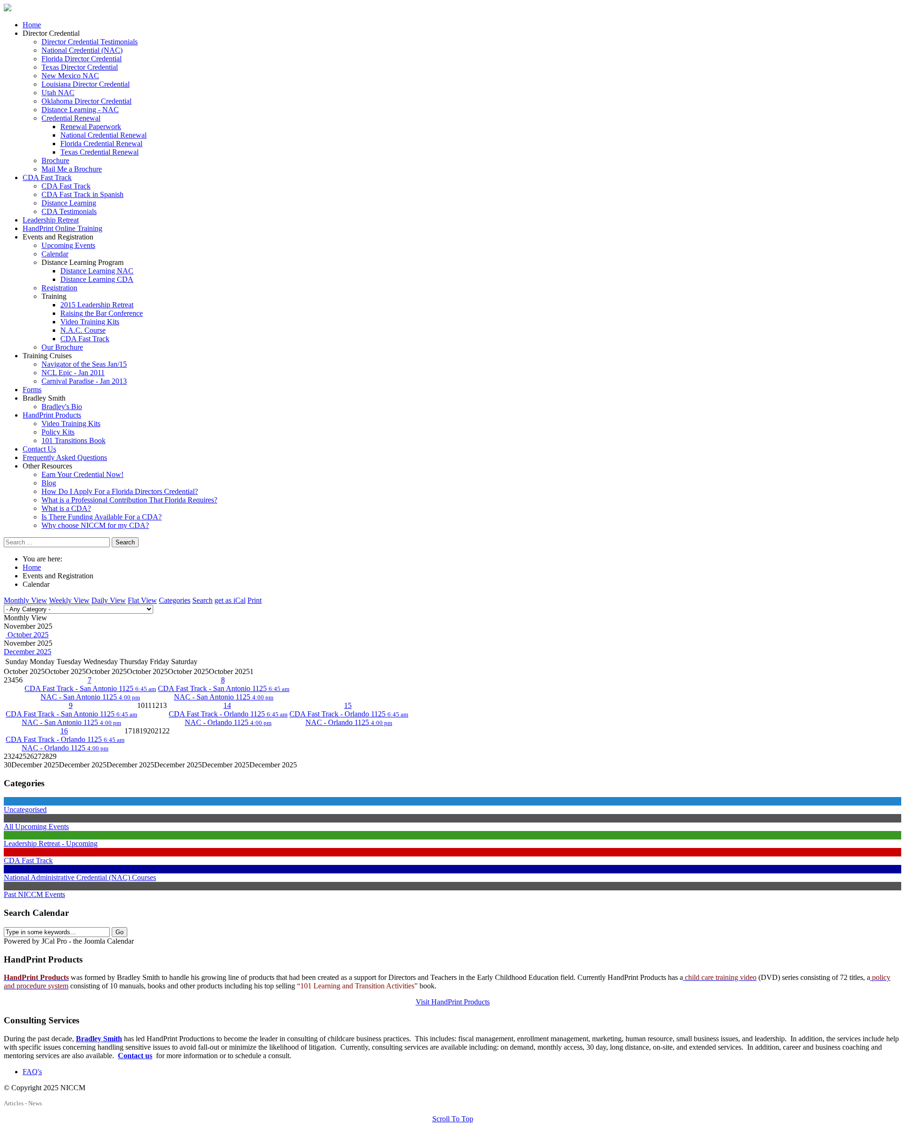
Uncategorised (25, 810)
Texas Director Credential (79, 67)
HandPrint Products (52, 415)
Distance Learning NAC (96, 271)
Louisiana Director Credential (85, 84)
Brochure (55, 160)
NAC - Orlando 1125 (228, 722)
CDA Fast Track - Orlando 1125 (228, 714)
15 (348, 705)
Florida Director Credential (81, 59)
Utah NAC (57, 93)
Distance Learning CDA (96, 279)
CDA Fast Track (47, 177)
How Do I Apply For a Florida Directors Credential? (119, 491)
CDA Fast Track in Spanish (82, 194)
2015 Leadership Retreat (96, 305)
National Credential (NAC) (82, 50)
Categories (174, 600)
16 (64, 731)
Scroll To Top (452, 1119)
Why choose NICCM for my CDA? (95, 525)
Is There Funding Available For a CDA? (101, 517)
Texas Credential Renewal (99, 152)
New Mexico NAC (70, 76)
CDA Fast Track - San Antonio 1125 (90, 688)
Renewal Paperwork (90, 127)
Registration (59, 288)
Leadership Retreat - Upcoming (51, 843)
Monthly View (25, 600)
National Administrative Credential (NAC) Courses (80, 877)
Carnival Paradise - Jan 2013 (84, 381)
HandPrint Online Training (62, 228)
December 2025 (27, 652)
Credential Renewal (70, 118)
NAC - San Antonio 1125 (90, 697)
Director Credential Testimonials (89, 42)
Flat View (142, 600)
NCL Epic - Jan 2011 (73, 373)
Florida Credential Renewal (101, 144)
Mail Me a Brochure (71, 169)
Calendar (54, 254)
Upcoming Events (68, 245)
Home (32, 25)
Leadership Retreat (51, 220)
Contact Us (39, 449)
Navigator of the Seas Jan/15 (84, 364)
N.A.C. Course (83, 330)
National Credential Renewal (103, 135)
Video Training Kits (89, 322)
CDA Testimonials (69, 211)
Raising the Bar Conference (101, 313)
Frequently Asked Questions (65, 457)
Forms (32, 390)
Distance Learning (68, 203)
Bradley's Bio (61, 407)
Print (254, 600)
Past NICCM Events (34, 894)
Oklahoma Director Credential (86, 101)
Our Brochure (62, 347)
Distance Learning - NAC (80, 110)
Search (125, 542)
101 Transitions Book (73, 440)
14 (227, 705)
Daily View (108, 600)
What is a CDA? (66, 508)
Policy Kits (57, 432)
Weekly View (69, 600)
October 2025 (27, 635)
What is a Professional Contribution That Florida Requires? (129, 500)
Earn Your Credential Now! (82, 474)
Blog (48, 483)
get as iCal (230, 600)
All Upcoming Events (36, 827)
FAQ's (32, 1072)
